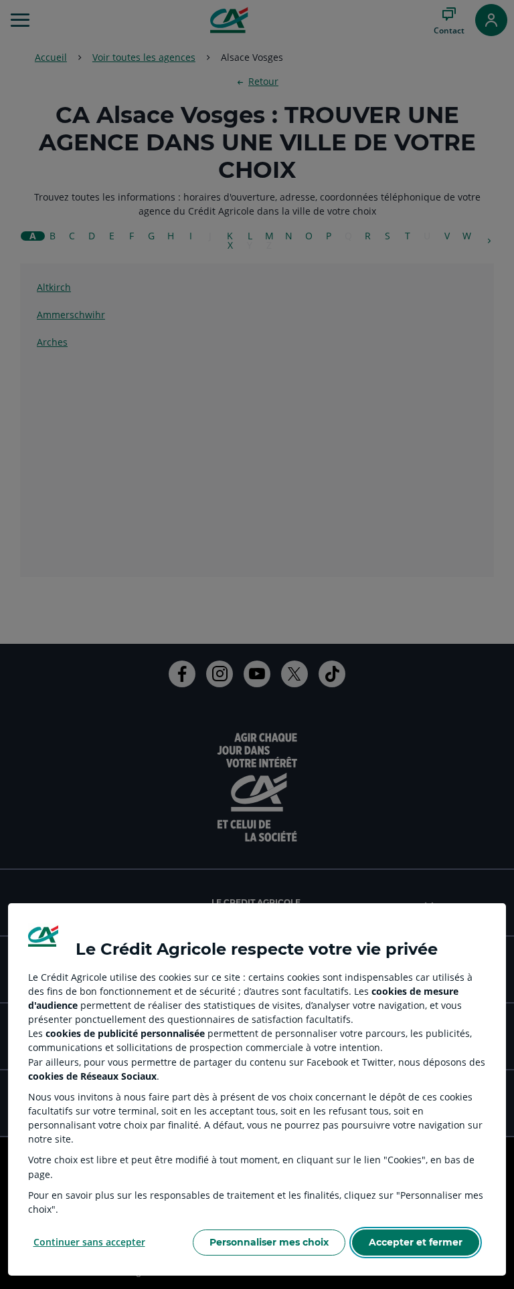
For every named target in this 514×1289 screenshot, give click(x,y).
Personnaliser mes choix (269, 1242)
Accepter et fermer (415, 1242)
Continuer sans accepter (89, 1242)
